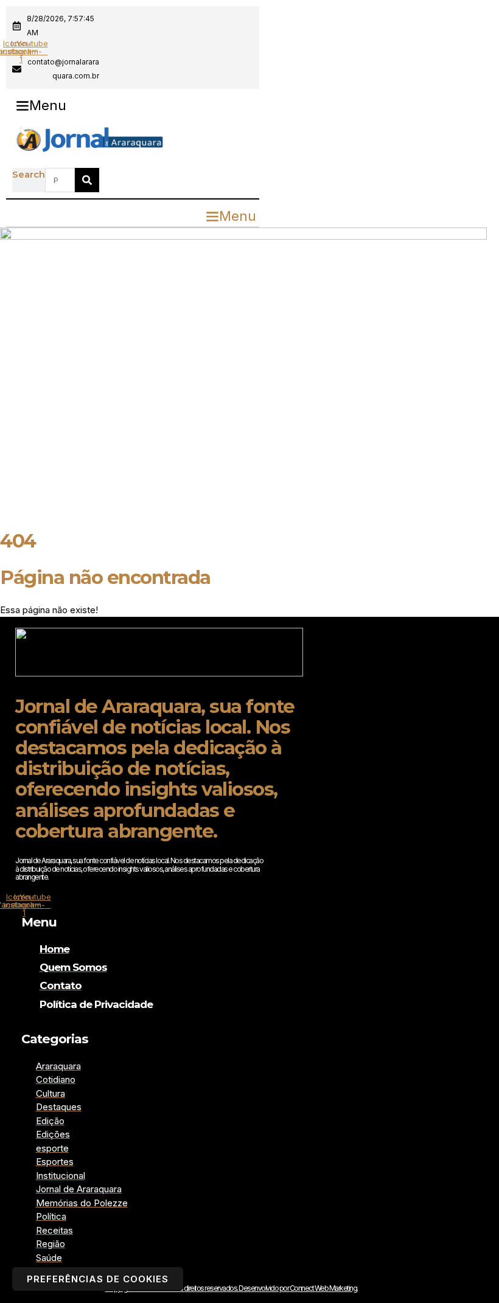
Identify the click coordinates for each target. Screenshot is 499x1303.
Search (28, 174)
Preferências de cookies (98, 1279)
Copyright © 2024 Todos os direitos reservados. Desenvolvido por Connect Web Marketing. (231, 1288)
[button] (40, 105)
